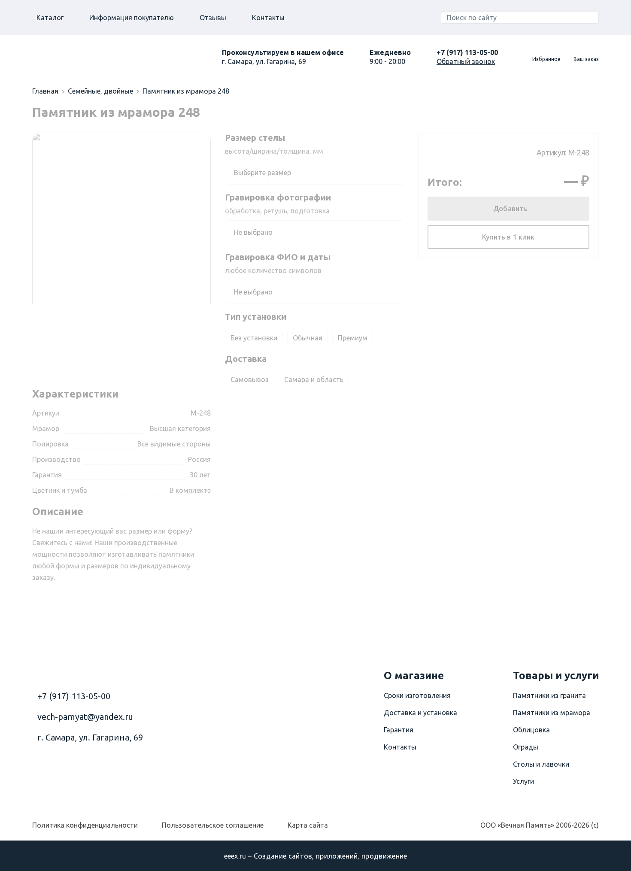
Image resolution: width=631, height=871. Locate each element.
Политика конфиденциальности (85, 825)
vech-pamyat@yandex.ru (85, 717)
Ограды (525, 747)
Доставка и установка (420, 712)
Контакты (268, 17)
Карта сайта (308, 825)
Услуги (523, 781)
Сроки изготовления (417, 695)
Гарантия (398, 730)
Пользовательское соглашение (213, 825)
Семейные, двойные (100, 91)
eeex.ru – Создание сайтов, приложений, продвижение (315, 856)
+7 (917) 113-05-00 (467, 52)
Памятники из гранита (549, 695)
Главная (45, 91)
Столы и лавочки (541, 764)
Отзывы (213, 17)
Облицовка (531, 730)
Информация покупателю (131, 17)
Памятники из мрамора (551, 712)
